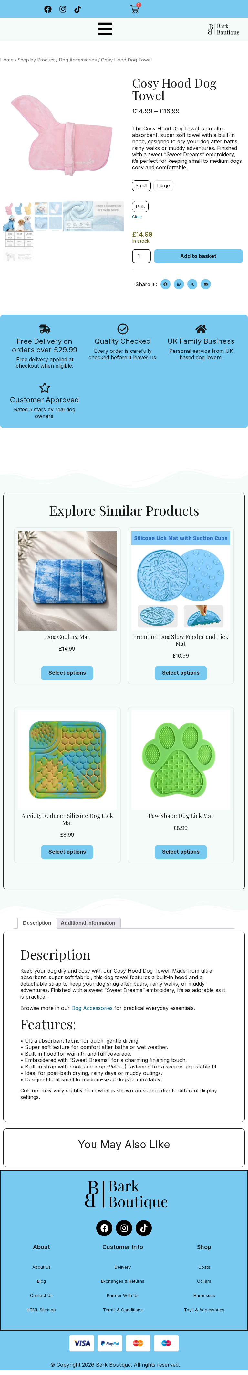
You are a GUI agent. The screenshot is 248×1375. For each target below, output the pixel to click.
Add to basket (198, 256)
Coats (204, 1266)
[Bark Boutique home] (223, 29)
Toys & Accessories (204, 1309)
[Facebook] (47, 9)
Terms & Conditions (123, 1309)
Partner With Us (123, 1295)
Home (7, 60)
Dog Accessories (78, 60)
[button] (165, 284)
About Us (41, 1266)
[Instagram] (62, 9)
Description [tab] (37, 923)
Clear (137, 216)
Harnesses (204, 1295)
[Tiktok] (77, 9)
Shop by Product (36, 60)
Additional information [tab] (88, 923)
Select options (67, 672)
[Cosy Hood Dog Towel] (63, 138)
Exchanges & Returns (122, 1281)
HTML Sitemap (41, 1309)
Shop (204, 1247)
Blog (41, 1281)
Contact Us (41, 1295)
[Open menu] (105, 29)
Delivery (123, 1266)
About (41, 1247)
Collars (204, 1281)
